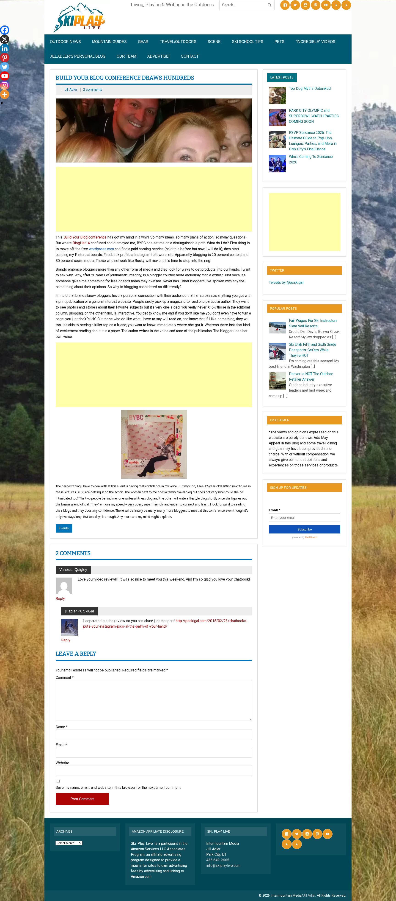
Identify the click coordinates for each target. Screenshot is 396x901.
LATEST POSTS (282, 77)
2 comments (92, 90)
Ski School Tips (247, 42)
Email (61, 745)
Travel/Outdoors (178, 42)
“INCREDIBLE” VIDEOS (315, 42)
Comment (65, 677)
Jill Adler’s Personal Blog (77, 56)
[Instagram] (4, 85)
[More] (4, 94)
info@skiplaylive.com (223, 865)
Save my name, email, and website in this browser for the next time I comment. (118, 787)
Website (62, 763)
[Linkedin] (4, 48)
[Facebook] (4, 30)
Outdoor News (65, 42)
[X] (4, 39)
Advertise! (158, 56)
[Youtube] (4, 76)
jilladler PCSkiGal (79, 611)
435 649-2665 (217, 860)
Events (64, 528)
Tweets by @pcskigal (286, 282)
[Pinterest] (4, 57)
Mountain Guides (109, 42)
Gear (143, 42)
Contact (190, 56)
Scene (214, 42)
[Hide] (2, 103)
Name (62, 727)
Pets (279, 42)
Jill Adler (71, 90)
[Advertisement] (154, 199)
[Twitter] (4, 66)
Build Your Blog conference (85, 237)
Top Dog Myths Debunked (310, 88)
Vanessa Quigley (73, 570)
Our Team (126, 56)
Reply (60, 598)
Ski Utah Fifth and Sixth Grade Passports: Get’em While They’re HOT (312, 350)
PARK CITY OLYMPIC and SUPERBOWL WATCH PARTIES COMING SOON (314, 116)
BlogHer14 (81, 243)
